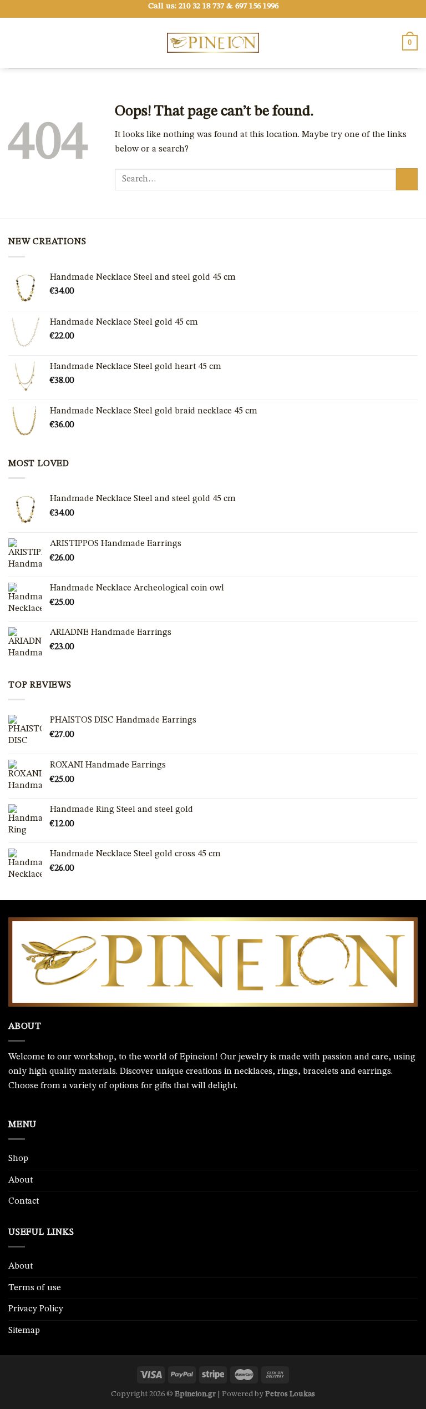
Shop (18, 1158)
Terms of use (34, 1288)
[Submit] (407, 179)
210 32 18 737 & (205, 6)
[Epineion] (213, 43)
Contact (23, 1201)
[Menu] (15, 42)
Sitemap (24, 1330)
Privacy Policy (35, 1309)
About (20, 1180)
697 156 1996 (256, 6)
